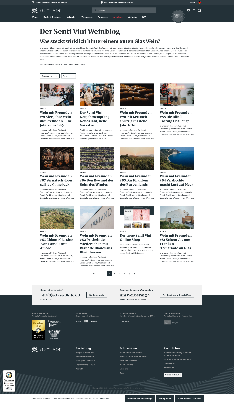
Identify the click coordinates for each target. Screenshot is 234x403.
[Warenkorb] (199, 10)
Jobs (122, 373)
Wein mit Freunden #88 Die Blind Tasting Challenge (176, 116)
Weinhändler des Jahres (131, 352)
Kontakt (79, 369)
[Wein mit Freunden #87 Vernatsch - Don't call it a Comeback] (57, 158)
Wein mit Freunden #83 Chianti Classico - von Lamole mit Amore (56, 241)
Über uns (124, 369)
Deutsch (193, 2)
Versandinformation (85, 356)
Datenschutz (169, 363)
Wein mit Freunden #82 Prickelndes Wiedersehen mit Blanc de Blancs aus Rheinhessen (96, 243)
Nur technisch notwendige (139, 398)
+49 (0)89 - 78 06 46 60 (60, 295)
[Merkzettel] (188, 10)
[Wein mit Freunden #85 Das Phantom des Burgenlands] (137, 158)
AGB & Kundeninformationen (177, 359)
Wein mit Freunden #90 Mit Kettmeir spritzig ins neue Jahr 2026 (136, 118)
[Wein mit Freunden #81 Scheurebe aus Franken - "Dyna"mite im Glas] (177, 217)
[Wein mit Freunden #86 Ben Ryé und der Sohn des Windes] (97, 158)
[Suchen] (94, 10)
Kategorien (47, 76)
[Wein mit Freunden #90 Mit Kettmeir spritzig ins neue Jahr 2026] (137, 94)
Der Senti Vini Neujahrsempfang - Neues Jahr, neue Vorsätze (95, 118)
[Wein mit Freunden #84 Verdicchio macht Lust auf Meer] (177, 158)
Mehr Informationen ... (104, 398)
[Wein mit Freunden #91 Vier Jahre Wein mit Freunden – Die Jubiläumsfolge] (57, 94)
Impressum (169, 367)
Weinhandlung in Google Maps (177, 295)
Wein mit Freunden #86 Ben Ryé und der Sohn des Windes (97, 180)
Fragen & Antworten (85, 352)
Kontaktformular (96, 295)
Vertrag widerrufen (173, 375)
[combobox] (195, 2)
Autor (65, 76)
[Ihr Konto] (194, 10)
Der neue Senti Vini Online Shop (135, 237)
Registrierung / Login (85, 365)
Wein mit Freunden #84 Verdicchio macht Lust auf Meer (176, 180)
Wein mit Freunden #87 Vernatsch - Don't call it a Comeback (57, 180)
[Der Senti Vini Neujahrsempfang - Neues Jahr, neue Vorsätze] (97, 94)
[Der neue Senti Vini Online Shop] (137, 217)
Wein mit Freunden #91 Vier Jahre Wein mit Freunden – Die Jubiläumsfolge (56, 118)
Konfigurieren (165, 398)
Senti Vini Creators (128, 361)
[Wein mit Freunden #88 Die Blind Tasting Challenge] (177, 94)
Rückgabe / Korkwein (85, 361)
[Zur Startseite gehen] (46, 10)
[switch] (9, 388)
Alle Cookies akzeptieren (189, 398)
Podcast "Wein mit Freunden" (133, 356)
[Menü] (13, 372)
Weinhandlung (126, 365)
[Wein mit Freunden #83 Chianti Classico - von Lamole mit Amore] (57, 217)
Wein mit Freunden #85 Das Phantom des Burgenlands (136, 180)
